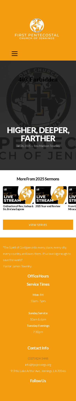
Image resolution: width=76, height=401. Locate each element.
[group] (18, 200)
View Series (38, 225)
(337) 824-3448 (38, 358)
